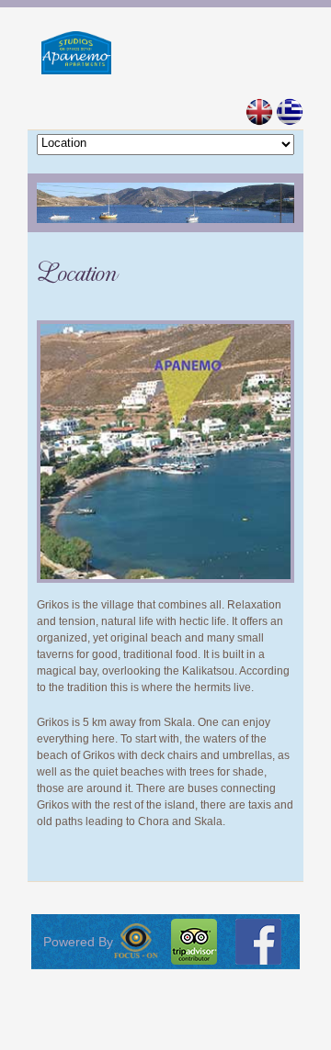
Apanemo (166, 52)
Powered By (78, 941)
